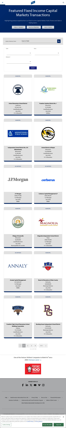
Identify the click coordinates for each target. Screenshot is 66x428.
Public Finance (19, 27)
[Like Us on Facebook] (23, 385)
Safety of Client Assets (51, 400)
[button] (2, 2)
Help (6, 397)
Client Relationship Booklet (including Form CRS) (33, 403)
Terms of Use (44, 397)
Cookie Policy (30, 421)
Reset (33, 68)
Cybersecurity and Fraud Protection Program (32, 400)
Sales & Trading (34, 27)
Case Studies (48, 27)
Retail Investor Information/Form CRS (19, 397)
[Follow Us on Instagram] (43, 385)
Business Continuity (13, 400)
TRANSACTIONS (11, 41)
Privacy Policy (35, 397)
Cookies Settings (6, 424)
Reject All (58, 424)
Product (8, 57)
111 (41, 346)
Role (35, 48)
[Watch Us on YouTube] (35, 385)
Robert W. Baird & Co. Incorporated (14, 414)
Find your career (34, 360)
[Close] (63, 417)
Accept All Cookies (47, 424)
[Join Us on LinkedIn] (27, 385)
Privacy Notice (38, 421)
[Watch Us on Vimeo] (39, 385)
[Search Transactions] (59, 41)
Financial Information (55, 397)
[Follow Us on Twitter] (31, 385)
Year (7, 48)
